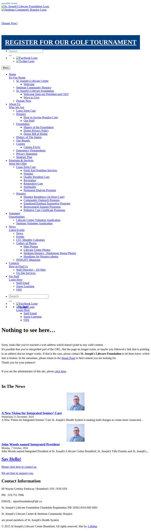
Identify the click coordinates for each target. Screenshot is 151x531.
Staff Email (22, 283)
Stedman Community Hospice (33, 87)
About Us (16, 106)
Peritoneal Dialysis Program (40, 190)
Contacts (18, 265)
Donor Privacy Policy (36, 130)
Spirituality (30, 186)
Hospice (21, 114)
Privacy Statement (26, 153)
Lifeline (92, 526)
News (16, 228)
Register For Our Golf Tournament (70, 42)
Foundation (22, 124)
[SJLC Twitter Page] (25, 61)
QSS (19, 289)
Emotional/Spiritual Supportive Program (47, 203)
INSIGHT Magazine (28, 259)
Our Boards (23, 140)
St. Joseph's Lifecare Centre (32, 80)
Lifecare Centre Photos (37, 249)
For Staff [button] (15, 278)
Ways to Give (31, 97)
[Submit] (10, 301)
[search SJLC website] (10, 55)
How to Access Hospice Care (41, 117)
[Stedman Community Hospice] (23, 9)
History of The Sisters (29, 137)
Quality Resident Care (36, 177)
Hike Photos (31, 246)
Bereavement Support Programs (42, 206)
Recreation (30, 180)
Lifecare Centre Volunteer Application (38, 220)
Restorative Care (33, 183)
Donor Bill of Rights (36, 133)
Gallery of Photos (26, 243)
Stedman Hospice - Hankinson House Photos (50, 253)
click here (60, 371)
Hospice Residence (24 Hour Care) (44, 196)
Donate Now (23, 100)
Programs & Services (21, 162)
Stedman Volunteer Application (34, 223)
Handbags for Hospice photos (41, 256)
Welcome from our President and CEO (46, 94)
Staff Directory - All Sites (31, 269)
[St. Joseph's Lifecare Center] (25, 6)
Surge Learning (25, 286)
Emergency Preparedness (30, 150)
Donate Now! (9, 23)
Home (17, 76)
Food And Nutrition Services (40, 170)
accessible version (9, 3)
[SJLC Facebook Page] (27, 57)
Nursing (28, 173)
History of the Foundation (39, 127)
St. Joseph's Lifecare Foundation (35, 90)
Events (20, 236)
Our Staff (29, 120)
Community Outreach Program (41, 200)
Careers (20, 143)
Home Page (68, 358)
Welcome (29, 84)
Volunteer (17, 215)
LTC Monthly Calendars (30, 239)
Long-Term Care (26, 110)
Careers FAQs (32, 147)
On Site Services (26, 273)
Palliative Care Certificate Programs (44, 210)
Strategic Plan (24, 157)
